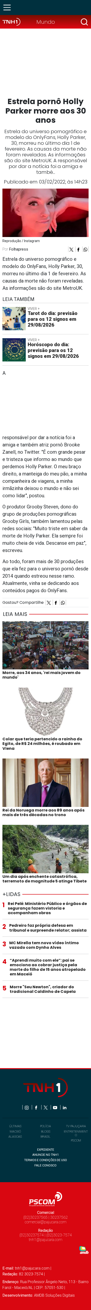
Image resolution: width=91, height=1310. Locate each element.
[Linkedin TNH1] (64, 1107)
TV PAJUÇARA (76, 1126)
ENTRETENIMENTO (76, 1133)
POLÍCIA (45, 1126)
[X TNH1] (46, 1107)
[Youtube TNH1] (55, 1107)
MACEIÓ (15, 1131)
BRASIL (45, 1136)
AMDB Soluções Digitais (54, 1295)
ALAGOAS (15, 1136)
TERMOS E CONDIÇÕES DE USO (45, 1160)
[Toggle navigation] (8, 7)
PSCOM (76, 1140)
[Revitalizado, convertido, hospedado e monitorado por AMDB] (84, 1249)
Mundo (45, 22)
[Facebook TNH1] (36, 1107)
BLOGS (45, 1131)
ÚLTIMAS (15, 1126)
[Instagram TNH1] (27, 1107)
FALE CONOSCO (45, 1165)
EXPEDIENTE (45, 1149)
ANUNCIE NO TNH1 (45, 1155)
